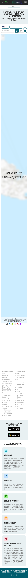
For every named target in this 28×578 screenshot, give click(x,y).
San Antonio (20, 393)
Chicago (19, 386)
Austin (19, 406)
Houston (19, 387)
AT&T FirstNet (8, 413)
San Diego (20, 395)
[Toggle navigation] (2, 2)
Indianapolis (20, 400)
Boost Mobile (7, 415)
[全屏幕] (25, 27)
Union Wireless (8, 399)
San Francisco (21, 404)
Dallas (19, 397)
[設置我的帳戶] (25, 2)
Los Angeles (20, 384)
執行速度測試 (17, 2)
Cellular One (7, 410)
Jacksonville (20, 402)
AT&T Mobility (8, 400)
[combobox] (5, 27)
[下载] (14, 429)
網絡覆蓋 (17, 31)
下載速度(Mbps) (20, 31)
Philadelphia (20, 389)
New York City (21, 382)
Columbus (20, 408)
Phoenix (19, 391)
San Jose (19, 399)
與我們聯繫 (9, 531)
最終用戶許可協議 (20, 572)
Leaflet (4, 318)
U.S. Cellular (7, 412)
